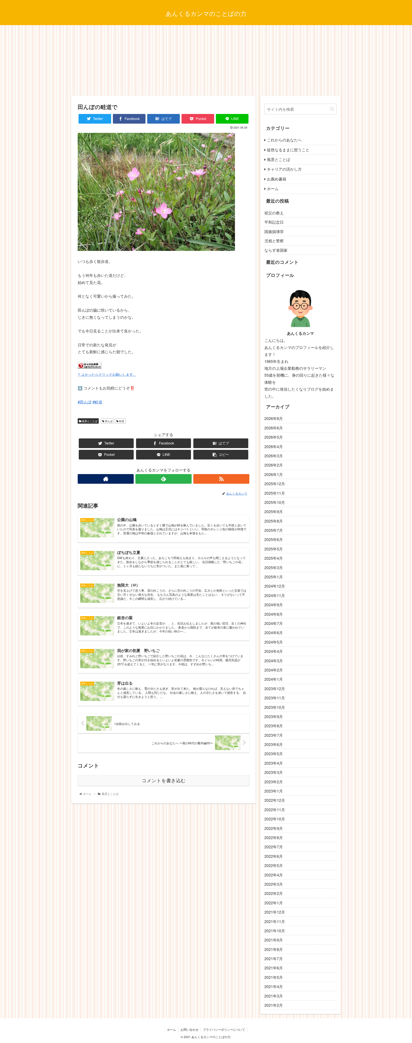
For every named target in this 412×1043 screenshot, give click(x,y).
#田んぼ (84, 402)
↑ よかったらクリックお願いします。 (107, 374)
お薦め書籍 (276, 179)
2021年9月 (273, 940)
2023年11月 (274, 697)
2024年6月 (273, 632)
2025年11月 (274, 493)
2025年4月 (273, 558)
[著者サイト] (106, 479)
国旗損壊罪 (274, 231)
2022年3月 (273, 884)
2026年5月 (273, 437)
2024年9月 (273, 604)
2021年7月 (273, 958)
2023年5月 (273, 753)
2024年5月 (273, 642)
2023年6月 (273, 744)
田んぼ (108, 421)
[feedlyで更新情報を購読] (163, 479)
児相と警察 (274, 240)
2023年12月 (274, 688)
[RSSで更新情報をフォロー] (221, 479)
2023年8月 (273, 725)
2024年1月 (273, 679)
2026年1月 (273, 474)
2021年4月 (273, 986)
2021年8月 (273, 949)
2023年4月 (273, 763)
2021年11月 (274, 921)
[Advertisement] (206, 60)
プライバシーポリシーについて (224, 1029)
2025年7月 (273, 530)
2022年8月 (273, 837)
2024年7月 (273, 623)
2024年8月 (273, 614)
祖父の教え (274, 212)
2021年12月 (274, 912)
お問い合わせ (189, 1029)
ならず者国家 (276, 250)
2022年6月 (273, 856)
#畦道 (97, 402)
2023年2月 (273, 781)
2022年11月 (274, 809)
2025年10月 (274, 502)
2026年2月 (273, 465)
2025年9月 (273, 511)
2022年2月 (273, 893)
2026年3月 (273, 455)
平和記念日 (274, 222)
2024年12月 (274, 586)
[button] (332, 108)
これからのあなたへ (284, 140)
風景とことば (89, 421)
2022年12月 (274, 800)
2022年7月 (273, 846)
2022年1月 (273, 902)
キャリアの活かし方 (284, 169)
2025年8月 (273, 521)
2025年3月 (273, 567)
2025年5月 (273, 549)
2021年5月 (273, 977)
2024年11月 (274, 595)
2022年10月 (274, 819)
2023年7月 (273, 735)
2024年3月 (273, 660)
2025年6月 (273, 539)
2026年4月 (273, 446)
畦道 (121, 421)
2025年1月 (273, 576)
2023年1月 (273, 791)
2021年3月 (273, 996)
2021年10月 (274, 930)
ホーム (273, 188)
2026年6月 (273, 428)
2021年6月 (273, 967)
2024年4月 (273, 651)
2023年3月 (273, 772)
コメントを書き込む (164, 780)
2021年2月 (273, 1005)
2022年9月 (273, 828)
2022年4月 (273, 874)
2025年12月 (274, 483)
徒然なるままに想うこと (288, 149)
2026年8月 (273, 418)
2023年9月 (273, 716)
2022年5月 (273, 865)
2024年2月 (273, 670)
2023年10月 (274, 707)
